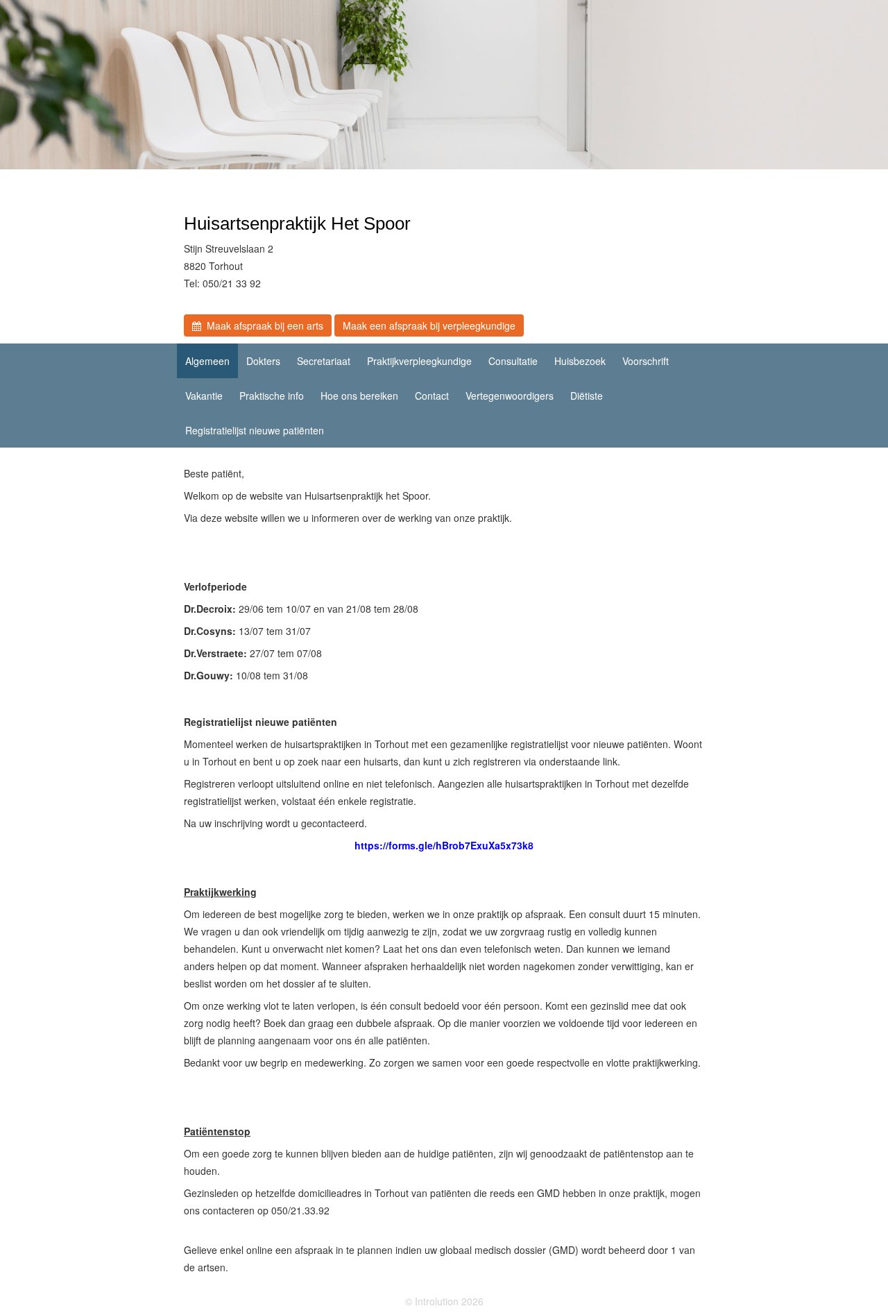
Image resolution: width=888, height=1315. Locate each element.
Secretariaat (323, 361)
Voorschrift (645, 361)
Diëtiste (586, 395)
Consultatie (513, 361)
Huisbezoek (580, 361)
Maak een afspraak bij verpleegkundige (429, 325)
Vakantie (204, 395)
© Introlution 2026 (444, 1301)
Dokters (263, 361)
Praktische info (271, 395)
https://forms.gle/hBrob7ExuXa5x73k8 (444, 845)
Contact (432, 395)
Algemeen (207, 361)
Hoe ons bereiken (359, 395)
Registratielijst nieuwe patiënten (254, 430)
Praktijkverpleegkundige (419, 361)
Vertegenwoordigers (510, 395)
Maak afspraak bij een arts (262, 325)
